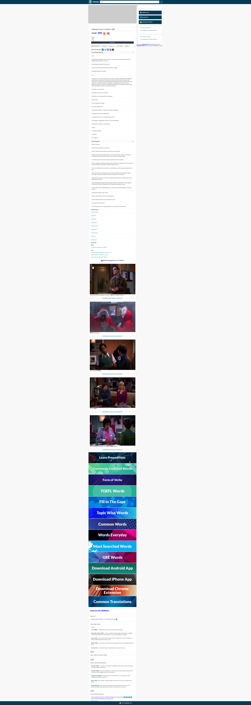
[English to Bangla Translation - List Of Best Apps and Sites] (116, 619)
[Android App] (112, 573)
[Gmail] (110, 50)
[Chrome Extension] (112, 595)
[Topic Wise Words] (112, 518)
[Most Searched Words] (112, 551)
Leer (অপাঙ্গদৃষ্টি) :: (94, 629)
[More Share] (113, 50)
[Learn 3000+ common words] (112, 529)
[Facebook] (103, 50)
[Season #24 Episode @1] (125, 697)
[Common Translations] (112, 606)
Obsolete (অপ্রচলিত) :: (95, 670)
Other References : (95, 46)
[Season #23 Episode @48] (130, 697)
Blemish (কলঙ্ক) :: (95, 643)
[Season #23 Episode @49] (128, 697)
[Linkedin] (108, 50)
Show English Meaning (112, 52)
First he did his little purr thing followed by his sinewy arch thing (108, 647)
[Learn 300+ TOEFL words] (112, 496)
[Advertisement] (112, 14)
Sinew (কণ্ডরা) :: (94, 638)
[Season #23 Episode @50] (126, 697)
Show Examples (112, 141)
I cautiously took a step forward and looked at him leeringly (107, 629)
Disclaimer (155, 45)
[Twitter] (105, 50)
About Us (146, 45)
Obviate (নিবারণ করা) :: (95, 685)
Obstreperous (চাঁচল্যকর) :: (96, 675)
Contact (160, 45)
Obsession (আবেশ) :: (95, 665)
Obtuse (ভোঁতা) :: (94, 680)
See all (92, 651)
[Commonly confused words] (112, 473)
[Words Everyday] (112, 540)
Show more (112, 42)
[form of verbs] (112, 484)
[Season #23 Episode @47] (131, 697)
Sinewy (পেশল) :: (94, 647)
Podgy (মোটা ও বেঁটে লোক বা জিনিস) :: (98, 633)
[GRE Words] (112, 562)
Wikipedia (127, 46)
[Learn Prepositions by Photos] (112, 462)
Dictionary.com (111, 46)
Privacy (150, 45)
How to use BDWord (99, 610)
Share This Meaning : (96, 49)
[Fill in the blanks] (112, 507)
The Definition (104, 46)
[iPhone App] (112, 584)
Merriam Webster (119, 46)
